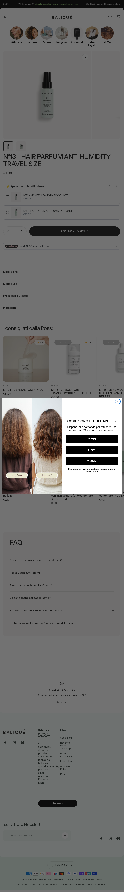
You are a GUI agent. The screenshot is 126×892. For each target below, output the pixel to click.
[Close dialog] (117, 401)
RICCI (92, 439)
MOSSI (92, 461)
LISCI (92, 450)
